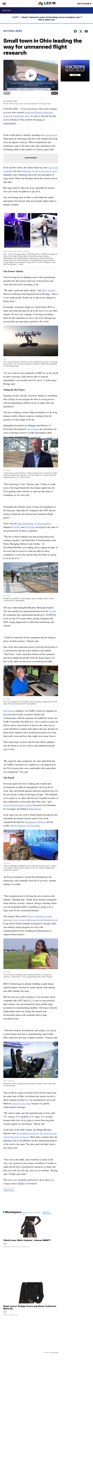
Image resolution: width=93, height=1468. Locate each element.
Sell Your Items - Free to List (31, 1213)
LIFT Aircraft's (49, 290)
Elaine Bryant (35, 808)
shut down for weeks (21, 1103)
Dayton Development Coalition (17, 805)
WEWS (21, 1183)
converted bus (51, 134)
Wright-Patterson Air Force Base (25, 825)
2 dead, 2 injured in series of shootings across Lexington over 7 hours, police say (51, 18)
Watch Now (83, 4)
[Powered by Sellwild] (54, 1352)
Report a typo (9, 1190)
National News (12, 31)
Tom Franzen (32, 428)
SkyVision (8, 710)
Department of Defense (35, 821)
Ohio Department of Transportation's (34, 523)
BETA (30, 1000)
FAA (51, 611)
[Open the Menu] (4, 3)
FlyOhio (17, 527)
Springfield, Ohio (21, 115)
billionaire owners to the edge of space (39, 171)
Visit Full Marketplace (47, 1213)
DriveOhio (30, 527)
